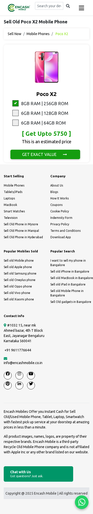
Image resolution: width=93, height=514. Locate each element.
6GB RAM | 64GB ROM (43, 122)
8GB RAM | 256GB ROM (44, 103)
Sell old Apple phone (18, 267)
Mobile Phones (38, 34)
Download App (60, 237)
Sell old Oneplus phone (19, 279)
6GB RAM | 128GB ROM (44, 113)
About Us (56, 185)
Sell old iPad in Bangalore (68, 284)
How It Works (59, 198)
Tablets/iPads (13, 191)
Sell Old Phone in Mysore (21, 224)
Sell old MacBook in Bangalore (71, 278)
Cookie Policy (59, 211)
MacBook (10, 204)
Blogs (54, 191)
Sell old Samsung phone (20, 273)
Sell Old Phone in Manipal (21, 230)
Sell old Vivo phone (17, 292)
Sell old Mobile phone (19, 260)
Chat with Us (26, 474)
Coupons (56, 204)
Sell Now (14, 34)
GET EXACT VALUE (40, 154)
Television (11, 217)
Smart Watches (14, 211)
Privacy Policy (59, 224)
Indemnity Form (61, 217)
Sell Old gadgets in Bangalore (70, 301)
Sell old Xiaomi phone (19, 299)
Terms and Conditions (65, 230)
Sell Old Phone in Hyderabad (23, 237)
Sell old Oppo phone (18, 286)
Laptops (9, 198)
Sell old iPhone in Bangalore (69, 271)
